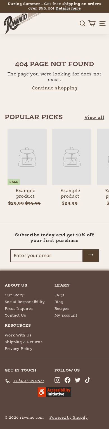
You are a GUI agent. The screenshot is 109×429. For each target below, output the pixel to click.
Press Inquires (19, 309)
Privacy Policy (19, 349)
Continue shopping (54, 88)
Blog (58, 302)
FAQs (59, 295)
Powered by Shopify (68, 417)
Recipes (61, 309)
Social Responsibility (25, 302)
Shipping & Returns (23, 342)
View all (94, 118)
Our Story (14, 295)
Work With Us (18, 335)
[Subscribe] (91, 255)
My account (65, 315)
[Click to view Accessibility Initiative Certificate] (54, 392)
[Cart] (92, 23)
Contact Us (15, 315)
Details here (68, 8)
